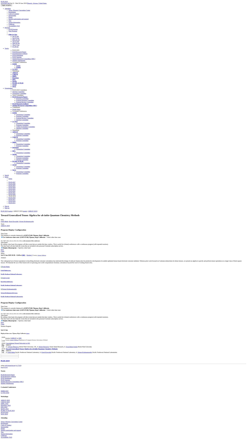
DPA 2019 (4, 407)
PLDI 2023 (11, 189)
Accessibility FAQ (14, 26)
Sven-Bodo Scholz (71, 347)
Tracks (7, 48)
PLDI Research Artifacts (19, 53)
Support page (4, 367)
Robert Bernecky (44, 347)
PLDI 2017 (11, 199)
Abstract (3, 258)
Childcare (11, 24)
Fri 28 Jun (15, 47)
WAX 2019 (4, 414)
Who (2, 220)
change (27, 333)
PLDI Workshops (17, 55)
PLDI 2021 (11, 192)
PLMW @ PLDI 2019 (8, 410)
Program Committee (22, 98)
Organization (9, 88)
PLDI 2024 (11, 187)
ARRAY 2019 (32, 211)
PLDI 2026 (11, 184)
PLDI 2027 (11, 182)
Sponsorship (12, 15)
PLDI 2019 (4, 211)
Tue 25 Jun (15, 41)
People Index (16, 109)
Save (2, 249)
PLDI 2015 (11, 203)
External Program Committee (25, 100)
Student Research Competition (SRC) (23, 59)
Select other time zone (54, 237)
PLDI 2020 (11, 194)
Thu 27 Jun (15, 45)
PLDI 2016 (11, 201)
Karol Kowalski (13, 221)
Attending (8, 8)
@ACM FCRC (5, 3)
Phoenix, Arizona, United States (37, 3)
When (2, 253)
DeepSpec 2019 (6, 405)
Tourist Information (14, 22)
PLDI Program (13, 29)
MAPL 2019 (4, 409)
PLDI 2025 (11, 185)
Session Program (6, 326)
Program (7, 27)
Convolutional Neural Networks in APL (18, 343)
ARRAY (13, 338)
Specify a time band (24, 248)
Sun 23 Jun (15, 38)
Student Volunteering (18, 60)
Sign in (7, 206)
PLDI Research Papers (19, 52)
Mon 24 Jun (16, 40)
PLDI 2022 (11, 191)
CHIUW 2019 (5, 402)
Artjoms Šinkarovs (13, 347)
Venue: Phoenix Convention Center (19, 10)
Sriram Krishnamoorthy (26, 221)
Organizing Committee (19, 93)
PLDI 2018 (11, 198)
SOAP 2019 (4, 412)
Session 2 (29, 255)
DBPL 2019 (4, 404)
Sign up (7, 208)
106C (23, 255)
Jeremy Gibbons (42, 255)
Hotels (10, 17)
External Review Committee (24, 102)
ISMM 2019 (4, 391)
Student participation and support (18, 19)
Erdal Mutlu (4, 221)
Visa (9, 21)
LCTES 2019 (5, 393)
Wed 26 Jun (16, 43)
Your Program (12, 31)
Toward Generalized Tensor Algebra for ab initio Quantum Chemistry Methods (32, 349)
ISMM (18, 66)
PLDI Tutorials (17, 57)
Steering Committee (18, 92)
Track (2, 224)
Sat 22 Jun (15, 36)
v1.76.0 (18, 365)
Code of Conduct (13, 14)
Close (2, 251)
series (10, 211)
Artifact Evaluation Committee (25, 127)
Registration (12, 12)
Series (10, 179)
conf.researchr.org (9, 365)
